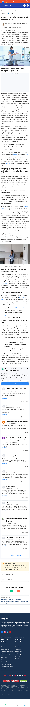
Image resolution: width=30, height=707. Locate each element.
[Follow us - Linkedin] (7, 632)
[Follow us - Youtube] (10, 632)
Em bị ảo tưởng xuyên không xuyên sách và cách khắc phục (16, 389)
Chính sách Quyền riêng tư (7, 651)
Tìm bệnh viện (4, 639)
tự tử (7, 502)
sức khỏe (5, 283)
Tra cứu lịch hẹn (19, 641)
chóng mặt (16, 134)
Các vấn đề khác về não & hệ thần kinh (21, 9)
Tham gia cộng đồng (15, 555)
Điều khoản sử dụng (5, 649)
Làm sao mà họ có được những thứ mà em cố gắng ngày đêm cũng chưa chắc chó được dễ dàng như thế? (16, 520)
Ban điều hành (18, 651)
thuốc (23, 234)
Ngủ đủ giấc (7, 315)
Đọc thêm (4, 398)
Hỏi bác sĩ (15, 383)
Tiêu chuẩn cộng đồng (6, 664)
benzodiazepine (5, 237)
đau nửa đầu (9, 301)
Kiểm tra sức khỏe (19, 637)
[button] (15, 13)
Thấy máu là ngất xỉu (11, 486)
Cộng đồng (18, 639)
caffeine (16, 308)
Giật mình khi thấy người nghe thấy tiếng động (17, 421)
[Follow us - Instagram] (5, 632)
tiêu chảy (8, 163)
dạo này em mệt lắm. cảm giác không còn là (16, 537)
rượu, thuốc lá (22, 308)
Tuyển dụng (18, 654)
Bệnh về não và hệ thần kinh (5, 9)
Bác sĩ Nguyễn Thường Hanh (18, 23)
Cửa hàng (3, 641)
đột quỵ (15, 154)
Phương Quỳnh (8, 27)
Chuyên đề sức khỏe (6, 637)
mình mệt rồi (9, 470)
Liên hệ (17, 658)
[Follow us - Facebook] (2, 632)
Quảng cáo (17, 656)
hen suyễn (20, 229)
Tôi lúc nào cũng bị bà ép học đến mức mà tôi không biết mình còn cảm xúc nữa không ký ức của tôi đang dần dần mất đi (17, 439)
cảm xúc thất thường (11, 455)
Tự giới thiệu (18, 649)
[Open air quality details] (5, 705)
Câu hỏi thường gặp (5, 661)
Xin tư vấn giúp (9, 405)
